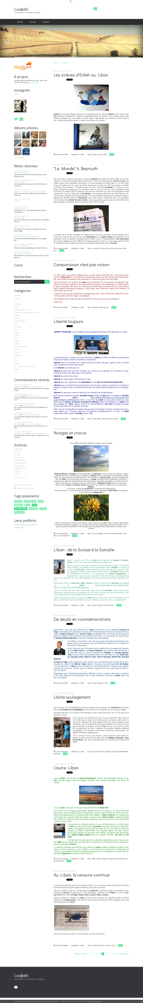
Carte (18, 265)
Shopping (17, 355)
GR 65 (27, 505)
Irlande (99, 605)
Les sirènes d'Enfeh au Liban (81, 75)
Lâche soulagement (72, 697)
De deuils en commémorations (82, 619)
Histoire (17, 332)
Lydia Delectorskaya (21, 173)
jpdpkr (16, 94)
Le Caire (43, 509)
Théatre (17, 364)
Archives (33, 22)
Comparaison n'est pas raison (81, 264)
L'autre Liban (66, 767)
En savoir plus (97, 1001)
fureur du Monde (110, 533)
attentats (95, 307)
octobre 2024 (19, 466)
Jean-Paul (17, 424)
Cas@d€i (21, 9)
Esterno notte (19, 218)
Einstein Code (19, 386)
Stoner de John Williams (31, 415)
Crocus (94, 533)
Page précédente (81, 954)
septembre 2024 (20, 469)
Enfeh (94, 154)
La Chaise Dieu (30, 501)
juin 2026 (17, 452)
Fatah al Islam (59, 861)
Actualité (17, 295)
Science (16, 352)
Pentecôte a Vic (19, 208)
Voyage (17, 369)
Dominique (18, 396)
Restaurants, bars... (21, 347)
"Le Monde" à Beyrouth (76, 168)
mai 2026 (17, 455)
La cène (94, 945)
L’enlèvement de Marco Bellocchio (26, 237)
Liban (16, 335)
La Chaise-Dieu (21, 509)
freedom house (112, 419)
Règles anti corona (32, 396)
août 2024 (17, 472)
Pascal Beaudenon (121, 859)
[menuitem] (20, 22)
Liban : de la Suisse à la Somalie (84, 549)
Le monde (95, 248)
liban (105, 154)
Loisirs (16, 341)
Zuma (60, 536)
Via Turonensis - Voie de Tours (25, 366)
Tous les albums (19, 158)
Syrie (16, 361)
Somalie (105, 605)
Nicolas (16, 415)
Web (15, 372)
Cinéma (17, 315)
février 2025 (18, 457)
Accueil (20, 22)
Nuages (100, 533)
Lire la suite (34, 82)
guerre (106, 307)
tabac (99, 419)
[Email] (95, 9)
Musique (17, 344)
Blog (16, 307)
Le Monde (33, 509)
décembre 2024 (19, 460)
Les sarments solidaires (33, 424)
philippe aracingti (111, 751)
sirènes (99, 154)
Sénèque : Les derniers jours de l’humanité (29, 191)
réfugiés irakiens (107, 859)
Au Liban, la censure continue (82, 875)
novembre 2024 (19, 463)
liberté (103, 419)
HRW (93, 859)
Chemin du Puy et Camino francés (26, 313)
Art (15, 301)
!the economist (116, 248)
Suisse (111, 605)
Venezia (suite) (28, 405)
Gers (16, 330)
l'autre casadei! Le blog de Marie (26, 524)
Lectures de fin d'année (22, 254)
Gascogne (17, 327)
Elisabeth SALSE (20, 433)
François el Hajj (102, 683)
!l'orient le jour (105, 248)
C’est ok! (17, 201)
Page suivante (124, 954)
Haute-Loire (19, 512)
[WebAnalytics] (71, 1)
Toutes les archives (20, 478)
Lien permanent (62, 154)
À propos (46, 22)
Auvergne (17, 304)
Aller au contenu (7, 4)
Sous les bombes (98, 751)
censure (108, 945)
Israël (41, 501)
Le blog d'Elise (19, 527)
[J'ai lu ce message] (141, 1001)
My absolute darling (34, 386)
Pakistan (66, 536)
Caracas (101, 945)
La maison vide (19, 182)
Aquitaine (17, 298)
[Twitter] (16, 119)
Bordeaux (18, 501)
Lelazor (17, 405)
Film (15, 324)
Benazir (120, 533)
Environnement (19, 321)
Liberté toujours (68, 321)
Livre (16, 338)
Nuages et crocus (70, 433)
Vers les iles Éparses (21, 246)
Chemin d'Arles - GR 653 (22, 310)
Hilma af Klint (19, 227)
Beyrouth (18, 505)
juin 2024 (17, 474)
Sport (16, 358)
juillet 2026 (18, 449)
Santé (16, 349)
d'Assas (17, 318)
